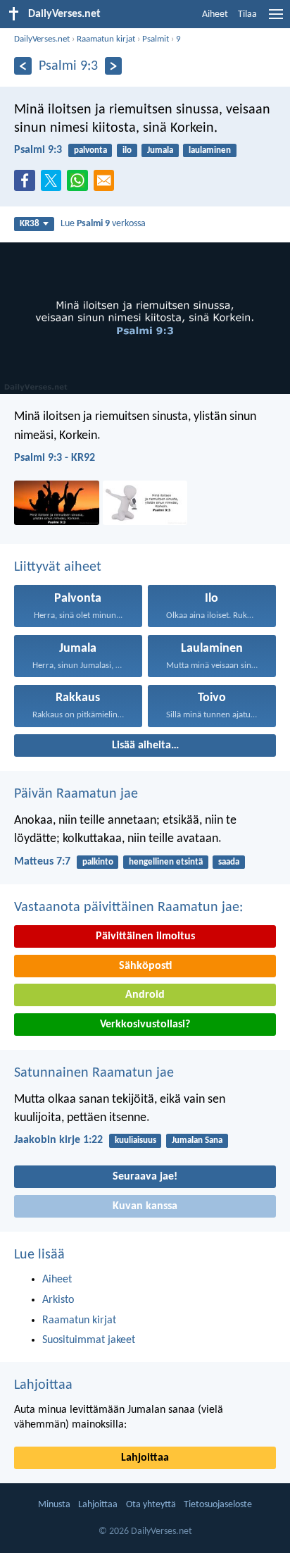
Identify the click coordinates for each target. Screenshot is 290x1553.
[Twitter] (54, 184)
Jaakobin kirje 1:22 (58, 1140)
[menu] (276, 19)
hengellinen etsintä (166, 862)
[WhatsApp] (80, 181)
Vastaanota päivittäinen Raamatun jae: (128, 908)
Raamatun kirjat (106, 39)
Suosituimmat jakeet (88, 1340)
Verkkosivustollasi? (145, 1024)
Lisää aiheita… (145, 745)
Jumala (160, 150)
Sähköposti (145, 966)
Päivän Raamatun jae (76, 794)
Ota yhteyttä (151, 1504)
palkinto (97, 862)
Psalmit (155, 39)
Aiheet (215, 14)
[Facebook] (27, 184)
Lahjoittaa (43, 1385)
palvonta (90, 150)
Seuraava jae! (145, 1176)
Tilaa (247, 14)
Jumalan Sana (197, 1140)
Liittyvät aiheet (57, 567)
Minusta (54, 1504)
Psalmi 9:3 (38, 150)
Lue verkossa (103, 223)
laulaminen (210, 150)
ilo (127, 150)
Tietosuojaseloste (218, 1504)
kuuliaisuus (135, 1140)
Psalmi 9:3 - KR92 (54, 458)
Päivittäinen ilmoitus (145, 936)
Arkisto (58, 1300)
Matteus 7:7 (42, 861)
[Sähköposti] (107, 184)
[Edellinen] (23, 66)
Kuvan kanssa (145, 1206)
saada (228, 862)
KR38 (29, 223)
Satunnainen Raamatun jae (94, 1073)
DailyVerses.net (42, 39)
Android (145, 995)
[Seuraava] (113, 66)
